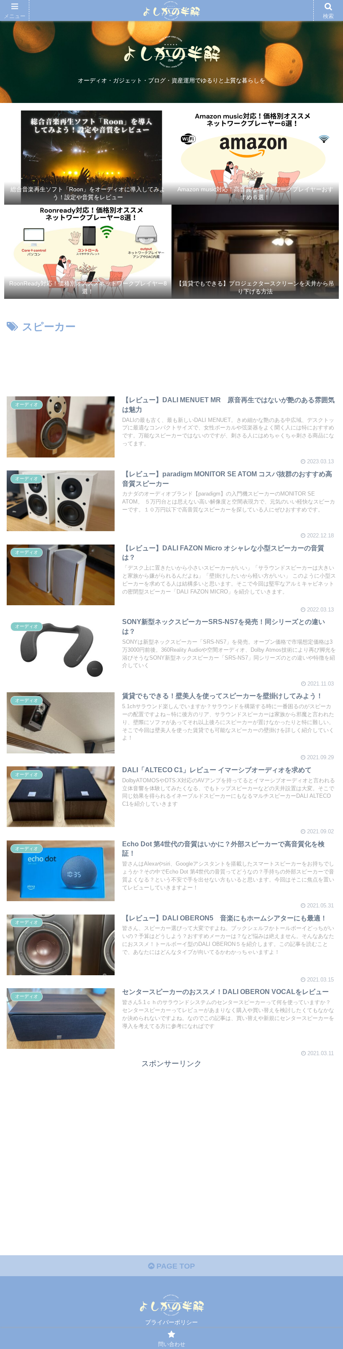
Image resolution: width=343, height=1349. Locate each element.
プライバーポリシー (171, 1322)
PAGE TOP (174, 1266)
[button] (317, 929)
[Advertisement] (171, 359)
